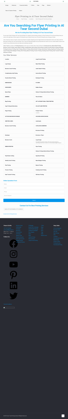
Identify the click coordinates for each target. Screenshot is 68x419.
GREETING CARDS (9, 121)
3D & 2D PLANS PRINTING (41, 106)
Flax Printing (8, 165)
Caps (42, 228)
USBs (42, 233)
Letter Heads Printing (40, 68)
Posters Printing (8, 169)
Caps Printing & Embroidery (11, 106)
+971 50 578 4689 (7, 228)
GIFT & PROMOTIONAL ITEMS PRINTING (45, 101)
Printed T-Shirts (39, 110)
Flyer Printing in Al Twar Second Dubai (44, 19)
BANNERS (7, 96)
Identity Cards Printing (10, 160)
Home (17, 19)
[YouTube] (14, 269)
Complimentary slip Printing (11, 73)
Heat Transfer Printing (10, 174)
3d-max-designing (57, 228)
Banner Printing (39, 165)
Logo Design (8, 63)
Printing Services (57, 243)
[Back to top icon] (63, 415)
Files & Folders (39, 96)
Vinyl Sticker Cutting (9, 155)
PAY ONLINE (35, 1)
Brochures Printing (40, 130)
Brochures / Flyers (40, 135)
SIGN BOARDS (8, 87)
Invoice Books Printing (41, 73)
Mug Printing (8, 101)
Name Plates (8, 92)
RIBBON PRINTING (9, 146)
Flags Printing (8, 110)
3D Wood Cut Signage (33, 230)
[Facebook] (14, 248)
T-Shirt (42, 225)
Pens (42, 230)
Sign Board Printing (40, 155)
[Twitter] (14, 300)
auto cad (55, 231)
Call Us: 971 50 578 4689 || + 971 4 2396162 (14, 209)
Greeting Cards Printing (41, 169)
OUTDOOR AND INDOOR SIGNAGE (12, 116)
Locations (31, 19)
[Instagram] (14, 258)
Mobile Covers (44, 235)
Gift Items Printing (40, 174)
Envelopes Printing (40, 77)
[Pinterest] (14, 279)
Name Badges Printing (41, 160)
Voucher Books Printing (10, 77)
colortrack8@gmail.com (9, 229)
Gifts (55, 234)
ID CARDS (38, 82)
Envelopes (7, 135)
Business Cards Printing (10, 68)
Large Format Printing (41, 59)
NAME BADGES (8, 82)
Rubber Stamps (39, 87)
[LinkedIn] (14, 290)
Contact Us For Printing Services (10, 213)
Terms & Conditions (8, 304)
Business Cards (8, 139)
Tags (42, 232)
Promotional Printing (58, 244)
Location (7, 59)
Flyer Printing (24, 19)
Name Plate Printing (40, 63)
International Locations (58, 238)
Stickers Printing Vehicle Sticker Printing (45, 92)
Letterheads (38, 121)
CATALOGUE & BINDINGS (41, 125)
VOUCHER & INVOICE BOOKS (42, 116)
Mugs (42, 227)
